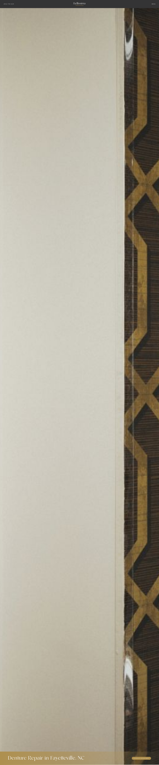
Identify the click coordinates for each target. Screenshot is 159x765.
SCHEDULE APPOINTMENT (141, 758)
